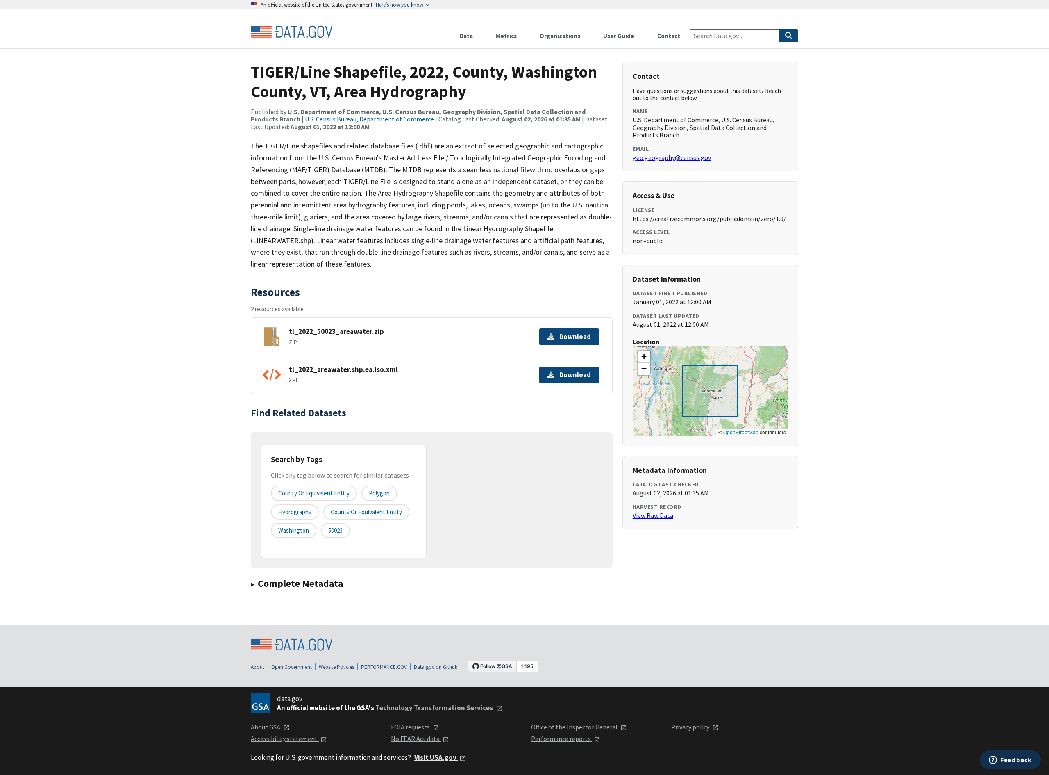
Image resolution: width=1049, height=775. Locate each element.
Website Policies (336, 666)
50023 (335, 530)
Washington (293, 530)
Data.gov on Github (436, 666)
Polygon (379, 493)
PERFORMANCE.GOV (384, 666)
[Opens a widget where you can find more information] (1010, 760)
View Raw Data (653, 515)
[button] (644, 357)
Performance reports (561, 738)
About (257, 666)
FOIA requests (411, 727)
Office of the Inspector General (575, 727)
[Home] (292, 32)
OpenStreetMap (740, 432)
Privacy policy (691, 727)
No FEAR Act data (416, 738)
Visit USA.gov (436, 757)
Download (575, 336)
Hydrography (294, 512)
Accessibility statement (285, 738)
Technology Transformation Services (434, 707)
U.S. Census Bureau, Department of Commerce (369, 119)
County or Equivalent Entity (366, 512)
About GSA (266, 727)
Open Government (291, 666)
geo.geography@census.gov (672, 157)
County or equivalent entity (314, 493)
